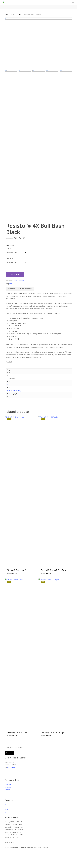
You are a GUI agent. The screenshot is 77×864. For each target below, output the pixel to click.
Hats (20, 14)
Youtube (7, 790)
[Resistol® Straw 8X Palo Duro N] (54, 491)
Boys (6, 809)
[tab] (11, 289)
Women (7, 807)
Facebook (8, 784)
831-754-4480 (11, 767)
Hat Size (9, 249)
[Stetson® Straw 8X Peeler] (21, 653)
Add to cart (15, 274)
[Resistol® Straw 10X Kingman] (54, 653)
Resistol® (21, 281)
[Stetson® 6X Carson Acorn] (21, 491)
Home (6, 14)
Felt (10, 284)
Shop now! (9, 753)
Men (6, 804)
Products (13, 14)
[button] (73, 2)
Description (11, 289)
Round (15, 390)
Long (19, 390)
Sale (6, 812)
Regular (9, 390)
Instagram (8, 787)
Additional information (25, 289)
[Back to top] (38, 862)
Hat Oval (10, 258)
